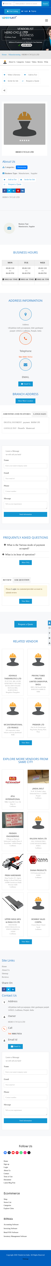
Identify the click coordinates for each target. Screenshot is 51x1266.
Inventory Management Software (15, 1236)
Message (7, 498)
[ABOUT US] (49, 623)
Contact (27, 62)
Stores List (7, 1202)
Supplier (34, 173)
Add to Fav (32, 75)
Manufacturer (24, 173)
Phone (6, 486)
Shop (5, 1199)
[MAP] (49, 633)
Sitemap (5, 973)
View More (25, 601)
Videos (34, 62)
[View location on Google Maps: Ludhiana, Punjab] (4, 37)
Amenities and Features (17, 414)
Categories (20, 62)
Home (4, 55)
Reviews (5, 977)
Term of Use (8, 1177)
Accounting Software (11, 1224)
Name (6, 460)
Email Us (26, 384)
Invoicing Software (10, 1228)
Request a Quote (32, 81)
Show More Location (25, 401)
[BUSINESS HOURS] (49, 628)
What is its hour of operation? (20, 554)
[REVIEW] (49, 638)
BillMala (8, 1218)
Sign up (6, 1164)
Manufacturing (14, 55)
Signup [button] (33, 11)
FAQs (46, 62)
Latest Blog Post (9, 1183)
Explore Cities (9, 1208)
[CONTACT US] (49, 643)
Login (6, 1167)
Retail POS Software (11, 1232)
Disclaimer (7, 1180)
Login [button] (26, 11)
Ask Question (21, 580)
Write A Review (14, 75)
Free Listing (13, 11)
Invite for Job (29, 179)
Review (40, 62)
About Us (12, 62)
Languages (39, 414)
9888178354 (27, 357)
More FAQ (25, 562)
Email (6, 473)
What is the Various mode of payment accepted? (25, 547)
